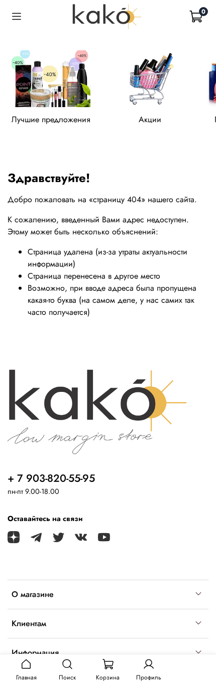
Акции (150, 120)
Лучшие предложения (51, 120)
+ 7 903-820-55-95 (51, 478)
